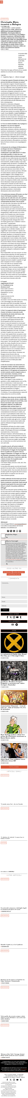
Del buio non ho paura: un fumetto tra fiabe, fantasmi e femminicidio (12, 980)
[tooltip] (8, 531)
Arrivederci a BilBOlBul (7, 871)
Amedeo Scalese (6, 1057)
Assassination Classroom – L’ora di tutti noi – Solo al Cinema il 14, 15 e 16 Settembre (13, 707)
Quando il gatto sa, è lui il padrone (12, 944)
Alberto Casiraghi (16, 28)
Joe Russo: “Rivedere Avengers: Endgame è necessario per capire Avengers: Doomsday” (12, 683)
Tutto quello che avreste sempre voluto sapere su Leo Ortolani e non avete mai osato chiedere (13, 1018)
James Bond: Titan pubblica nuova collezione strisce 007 (13, 760)
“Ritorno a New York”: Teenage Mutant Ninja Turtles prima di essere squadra (12, 1055)
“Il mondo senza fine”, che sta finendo (12, 804)
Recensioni (4, 775)
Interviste (4, 19)
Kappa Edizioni (18, 572)
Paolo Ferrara (5, 983)
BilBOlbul (7, 572)
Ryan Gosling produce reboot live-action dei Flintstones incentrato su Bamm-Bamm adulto (13, 736)
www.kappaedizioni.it (20, 524)
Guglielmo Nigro (6, 28)
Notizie (3, 842)
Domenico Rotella (6, 911)
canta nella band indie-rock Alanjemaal (13, 559)
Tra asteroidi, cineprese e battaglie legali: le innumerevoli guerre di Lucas (14, 908)
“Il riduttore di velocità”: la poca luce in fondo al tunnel (12, 838)
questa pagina (24, 1069)
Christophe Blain (14, 574)
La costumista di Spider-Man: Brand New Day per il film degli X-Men (13, 655)
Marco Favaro (5, 1021)
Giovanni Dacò (5, 946)
